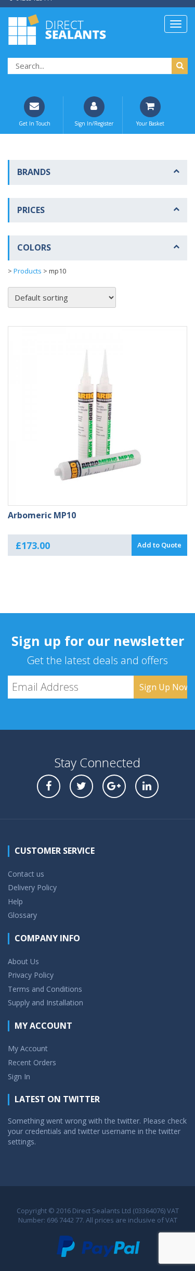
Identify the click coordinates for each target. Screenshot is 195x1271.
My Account (28, 1048)
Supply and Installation (45, 1002)
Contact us (26, 874)
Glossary (22, 915)
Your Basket (150, 123)
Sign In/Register (93, 123)
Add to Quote (159, 545)
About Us (23, 961)
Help (15, 901)
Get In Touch (34, 123)
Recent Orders (32, 1062)
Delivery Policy (32, 887)
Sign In (19, 1076)
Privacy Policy (31, 975)
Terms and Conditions (45, 989)
